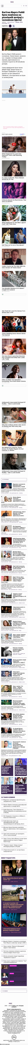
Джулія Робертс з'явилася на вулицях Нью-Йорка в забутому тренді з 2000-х (19, 623)
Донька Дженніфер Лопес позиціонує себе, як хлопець (18, 983)
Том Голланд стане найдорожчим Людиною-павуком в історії (21, 788)
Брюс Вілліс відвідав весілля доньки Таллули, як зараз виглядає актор (18, 716)
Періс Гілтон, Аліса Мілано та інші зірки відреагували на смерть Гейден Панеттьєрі (12, 579)
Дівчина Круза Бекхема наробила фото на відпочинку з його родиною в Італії (19, 553)
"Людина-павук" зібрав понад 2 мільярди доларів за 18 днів (19, 595)
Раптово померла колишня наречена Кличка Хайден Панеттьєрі (18, 649)
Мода (20, 547)
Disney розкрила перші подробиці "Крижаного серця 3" (19, 661)
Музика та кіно (22, 603)
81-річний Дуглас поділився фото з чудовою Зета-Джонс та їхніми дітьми (19, 730)
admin (22, 653)
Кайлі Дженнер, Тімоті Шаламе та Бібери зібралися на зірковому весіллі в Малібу (13, 514)
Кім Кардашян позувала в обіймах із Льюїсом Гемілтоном (19, 528)
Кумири (19, 654)
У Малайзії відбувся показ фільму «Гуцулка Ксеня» (11, 929)
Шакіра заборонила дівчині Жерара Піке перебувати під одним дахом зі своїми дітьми (20, 770)
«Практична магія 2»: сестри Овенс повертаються (19, 608)
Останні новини (8, 797)
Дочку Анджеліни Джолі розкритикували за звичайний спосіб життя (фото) (17, 976)
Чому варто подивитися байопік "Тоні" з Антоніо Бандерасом (19, 673)
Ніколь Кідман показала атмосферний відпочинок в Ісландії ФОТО (13, 500)
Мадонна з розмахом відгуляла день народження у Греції (19, 485)
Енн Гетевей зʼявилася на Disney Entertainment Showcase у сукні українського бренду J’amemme (19, 745)
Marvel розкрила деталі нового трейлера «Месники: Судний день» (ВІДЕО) (19, 702)
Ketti (11, 493)
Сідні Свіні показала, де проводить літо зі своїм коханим (19, 567)
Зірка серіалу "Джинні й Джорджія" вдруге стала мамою (19, 636)
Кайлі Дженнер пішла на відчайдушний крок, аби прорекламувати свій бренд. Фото (19, 540)
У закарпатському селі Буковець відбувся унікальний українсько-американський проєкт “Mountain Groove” (13, 905)
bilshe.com (15, 1005)
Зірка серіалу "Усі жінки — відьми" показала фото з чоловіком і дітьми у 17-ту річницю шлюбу (19, 689)
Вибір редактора (8, 858)
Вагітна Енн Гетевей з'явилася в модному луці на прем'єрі (7, 789)
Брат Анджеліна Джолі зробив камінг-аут (13, 879)
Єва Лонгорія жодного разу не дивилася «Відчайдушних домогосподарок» (18, 968)
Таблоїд (4, 22)
